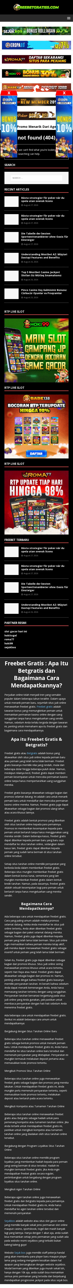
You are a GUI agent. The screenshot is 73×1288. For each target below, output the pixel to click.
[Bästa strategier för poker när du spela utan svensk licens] (11, 205)
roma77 (9, 639)
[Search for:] (36, 178)
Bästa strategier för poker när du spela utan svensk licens (42, 199)
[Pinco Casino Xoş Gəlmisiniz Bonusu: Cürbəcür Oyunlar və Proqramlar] (11, 297)
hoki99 (8, 643)
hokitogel (10, 635)
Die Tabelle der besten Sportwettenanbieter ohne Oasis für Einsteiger (44, 237)
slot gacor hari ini (15, 631)
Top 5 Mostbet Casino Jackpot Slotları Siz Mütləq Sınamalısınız (41, 273)
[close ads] (64, 93)
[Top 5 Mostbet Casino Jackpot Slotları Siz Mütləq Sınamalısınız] (11, 279)
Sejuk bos (20, 1252)
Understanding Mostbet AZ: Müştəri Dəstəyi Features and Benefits (44, 256)
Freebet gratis (45, 706)
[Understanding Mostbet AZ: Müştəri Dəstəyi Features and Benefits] (11, 261)
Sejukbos (9, 1221)
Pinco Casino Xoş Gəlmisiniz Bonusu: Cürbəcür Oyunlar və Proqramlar (44, 291)
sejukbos (10, 647)
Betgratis (32, 753)
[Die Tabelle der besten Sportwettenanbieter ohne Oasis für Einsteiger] (11, 240)
